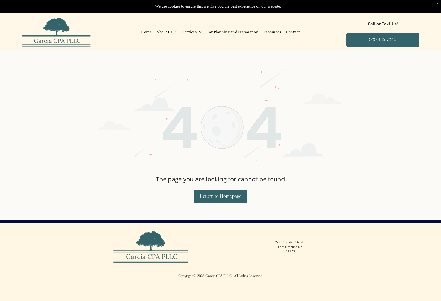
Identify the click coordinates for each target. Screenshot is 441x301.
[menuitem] (146, 31)
